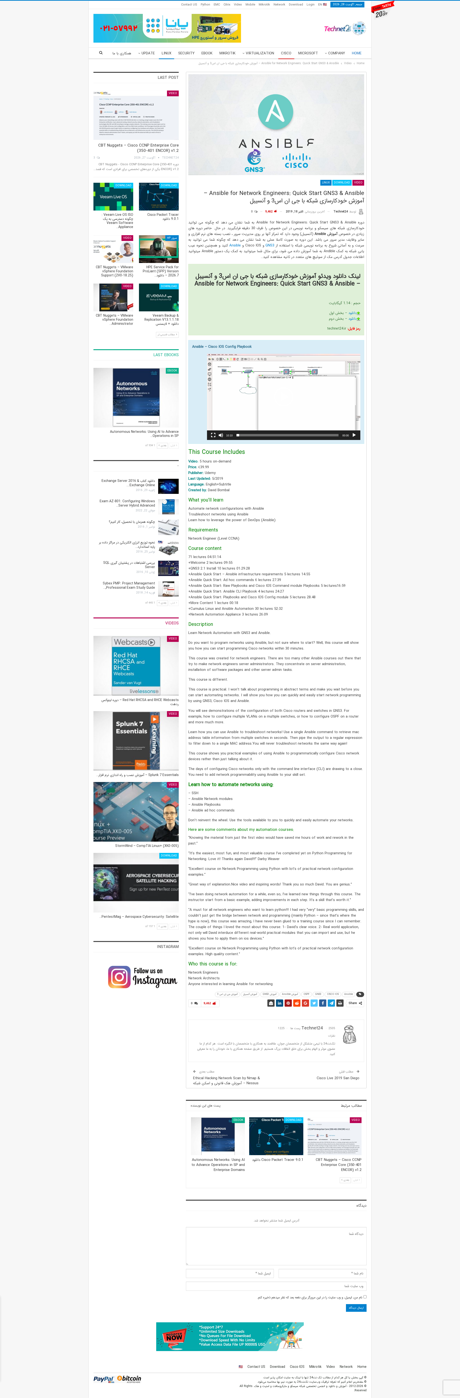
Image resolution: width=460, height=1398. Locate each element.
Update (148, 53)
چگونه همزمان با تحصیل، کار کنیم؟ (132, 522)
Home (357, 53)
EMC (217, 4)
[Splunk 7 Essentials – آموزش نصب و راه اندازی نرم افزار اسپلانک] (136, 741)
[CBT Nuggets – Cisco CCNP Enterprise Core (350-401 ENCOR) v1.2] (335, 1136)
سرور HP (172, 238)
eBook (207, 53)
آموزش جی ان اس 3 (227, 994)
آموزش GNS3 (269, 994)
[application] (283, 397)
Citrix (227, 4)
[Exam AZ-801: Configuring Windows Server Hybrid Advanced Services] (168, 506)
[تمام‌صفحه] (213, 435)
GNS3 (269, 245)
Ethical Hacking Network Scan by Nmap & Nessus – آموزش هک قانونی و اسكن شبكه (226, 1080)
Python (205, 4)
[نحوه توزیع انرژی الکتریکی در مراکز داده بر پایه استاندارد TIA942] (168, 548)
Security (186, 53)
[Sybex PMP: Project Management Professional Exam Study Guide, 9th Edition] (168, 589)
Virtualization (260, 53)
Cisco (286, 53)
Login (311, 4)
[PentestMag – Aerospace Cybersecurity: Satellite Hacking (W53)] (136, 883)
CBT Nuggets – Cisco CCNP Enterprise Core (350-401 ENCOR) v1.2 (138, 148)
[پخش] (354, 435)
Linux (166, 53)
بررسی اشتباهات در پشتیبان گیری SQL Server (129, 565)
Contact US (189, 4)
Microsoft (308, 53)
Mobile (250, 4)
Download (296, 4)
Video (238, 4)
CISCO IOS (333, 994)
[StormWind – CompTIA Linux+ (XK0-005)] (136, 812)
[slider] (287, 435)
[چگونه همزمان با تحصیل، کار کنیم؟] (168, 527)
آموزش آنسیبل (250, 994)
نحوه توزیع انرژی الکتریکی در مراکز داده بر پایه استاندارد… (127, 544)
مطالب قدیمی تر (167, 335)
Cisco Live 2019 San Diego (338, 1078)
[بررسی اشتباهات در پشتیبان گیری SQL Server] (168, 568)
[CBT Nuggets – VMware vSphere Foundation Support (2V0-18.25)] (113, 249)
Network (279, 4)
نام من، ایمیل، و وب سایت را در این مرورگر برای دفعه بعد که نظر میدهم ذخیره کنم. (309, 1297)
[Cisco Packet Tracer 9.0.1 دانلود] (276, 1136)
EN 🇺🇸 (322, 4)
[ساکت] (220, 435)
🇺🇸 (241, 1366)
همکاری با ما (121, 53)
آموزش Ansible (290, 994)
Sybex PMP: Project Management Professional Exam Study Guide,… (129, 585)
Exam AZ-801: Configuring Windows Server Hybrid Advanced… (127, 503)
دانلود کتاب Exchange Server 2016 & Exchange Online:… (128, 483)
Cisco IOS (297, 1366)
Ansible (235, 245)
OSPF (307, 994)
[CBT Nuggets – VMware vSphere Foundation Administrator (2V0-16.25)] (113, 297)
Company (336, 53)
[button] (283, 396)
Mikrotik (264, 4)
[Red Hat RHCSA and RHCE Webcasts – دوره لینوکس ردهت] (136, 666)
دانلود (352, 313)
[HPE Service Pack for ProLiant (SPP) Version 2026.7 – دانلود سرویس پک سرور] (159, 249)
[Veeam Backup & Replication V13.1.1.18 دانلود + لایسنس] (159, 297)
